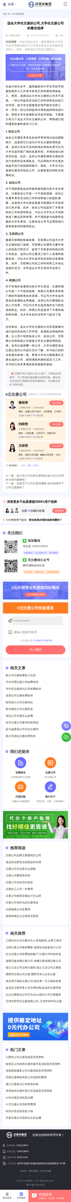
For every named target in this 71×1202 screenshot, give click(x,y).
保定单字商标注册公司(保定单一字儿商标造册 (33, 981)
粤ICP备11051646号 (35, 1185)
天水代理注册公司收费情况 (22, 682)
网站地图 (33, 1171)
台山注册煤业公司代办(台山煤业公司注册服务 (33, 994)
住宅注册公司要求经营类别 (22, 722)
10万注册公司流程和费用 (21, 1104)
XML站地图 (45, 1171)
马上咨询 (56, 402)
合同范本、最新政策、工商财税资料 (41, 572)
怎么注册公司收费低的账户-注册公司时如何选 (33, 954)
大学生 (36, 465)
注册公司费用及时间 (18, 875)
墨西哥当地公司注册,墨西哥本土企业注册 (31, 974)
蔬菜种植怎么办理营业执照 (22, 916)
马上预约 (35, 649)
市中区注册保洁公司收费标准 (23, 688)
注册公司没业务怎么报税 (21, 868)
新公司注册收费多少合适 (21, 675)
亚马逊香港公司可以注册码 (22, 729)
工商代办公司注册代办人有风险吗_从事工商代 (34, 940)
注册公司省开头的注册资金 (22, 902)
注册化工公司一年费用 (19, 889)
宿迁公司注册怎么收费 (19, 715)
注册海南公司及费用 (18, 909)
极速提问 (59, 510)
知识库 (23, 1171)
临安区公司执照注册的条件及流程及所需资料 (33, 1064)
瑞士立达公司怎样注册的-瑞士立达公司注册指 (33, 967)
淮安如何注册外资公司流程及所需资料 (29, 1090)
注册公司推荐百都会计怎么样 (23, 895)
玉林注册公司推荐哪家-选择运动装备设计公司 (33, 947)
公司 (23, 465)
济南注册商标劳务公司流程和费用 (26, 1077)
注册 (29, 465)
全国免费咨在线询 (35, 594)
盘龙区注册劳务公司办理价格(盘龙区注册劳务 (33, 987)
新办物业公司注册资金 (19, 709)
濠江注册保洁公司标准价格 (22, 1084)
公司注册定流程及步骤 (19, 1097)
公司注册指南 (17, 14)
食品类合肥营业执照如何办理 (23, 862)
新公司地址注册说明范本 (21, 736)
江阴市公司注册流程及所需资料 (25, 1057)
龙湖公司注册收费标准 (19, 695)
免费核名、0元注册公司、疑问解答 (41, 553)
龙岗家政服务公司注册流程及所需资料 (29, 1070)
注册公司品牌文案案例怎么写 (23, 855)
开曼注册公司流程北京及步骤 (23, 1117)
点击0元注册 (35, 75)
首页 (5, 14)
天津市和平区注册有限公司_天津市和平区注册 (34, 1001)
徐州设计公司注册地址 (19, 702)
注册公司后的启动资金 (19, 882)
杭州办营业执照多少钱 (19, 1111)
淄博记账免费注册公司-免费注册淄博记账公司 (33, 960)
